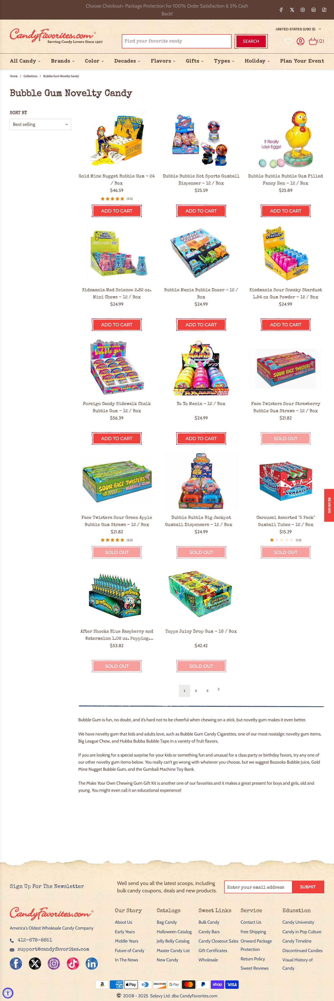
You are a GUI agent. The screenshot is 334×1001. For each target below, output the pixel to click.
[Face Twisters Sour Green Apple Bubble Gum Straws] (116, 481)
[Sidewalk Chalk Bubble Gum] (116, 367)
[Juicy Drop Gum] (201, 595)
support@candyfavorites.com (53, 949)
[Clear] (215, 41)
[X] (292, 9)
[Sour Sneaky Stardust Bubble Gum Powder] (285, 253)
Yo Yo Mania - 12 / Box (201, 404)
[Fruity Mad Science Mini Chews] (116, 253)
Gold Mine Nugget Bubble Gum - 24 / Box (117, 180)
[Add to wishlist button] (288, 41)
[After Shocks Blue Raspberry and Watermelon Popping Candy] (116, 595)
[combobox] (177, 41)
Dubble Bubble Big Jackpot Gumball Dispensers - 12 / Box (201, 521)
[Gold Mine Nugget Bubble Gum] (116, 140)
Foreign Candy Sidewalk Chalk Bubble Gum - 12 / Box (117, 407)
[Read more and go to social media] (16, 963)
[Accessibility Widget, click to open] (7, 993)
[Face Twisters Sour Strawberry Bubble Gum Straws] (285, 367)
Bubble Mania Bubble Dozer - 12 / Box (201, 294)
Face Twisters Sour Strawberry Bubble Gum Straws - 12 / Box (285, 407)
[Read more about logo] (51, 921)
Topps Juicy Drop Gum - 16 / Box (201, 631)
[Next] (218, 691)
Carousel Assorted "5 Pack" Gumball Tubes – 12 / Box (285, 521)
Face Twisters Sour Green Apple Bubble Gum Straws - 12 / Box (116, 521)
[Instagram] (302, 9)
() (320, 41)
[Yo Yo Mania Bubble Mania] (201, 367)
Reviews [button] (329, 505)
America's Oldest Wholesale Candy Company (51, 928)
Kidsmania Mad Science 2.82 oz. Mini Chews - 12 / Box (116, 294)
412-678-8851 (35, 940)
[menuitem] (23, 61)
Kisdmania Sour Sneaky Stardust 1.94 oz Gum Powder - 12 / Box (285, 294)
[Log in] (300, 41)
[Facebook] (281, 9)
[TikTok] (324, 9)
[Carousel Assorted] (285, 481)
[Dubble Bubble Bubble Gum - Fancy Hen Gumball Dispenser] (285, 140)
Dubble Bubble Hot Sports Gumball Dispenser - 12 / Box (201, 180)
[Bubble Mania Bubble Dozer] (201, 253)
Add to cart (116, 211)
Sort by (18, 113)
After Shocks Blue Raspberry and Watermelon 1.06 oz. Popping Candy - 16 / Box (116, 635)
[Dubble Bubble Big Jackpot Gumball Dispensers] (201, 481)
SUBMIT (308, 887)
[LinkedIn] (313, 9)
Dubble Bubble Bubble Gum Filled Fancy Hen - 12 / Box (285, 180)
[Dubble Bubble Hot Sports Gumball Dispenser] (201, 140)
